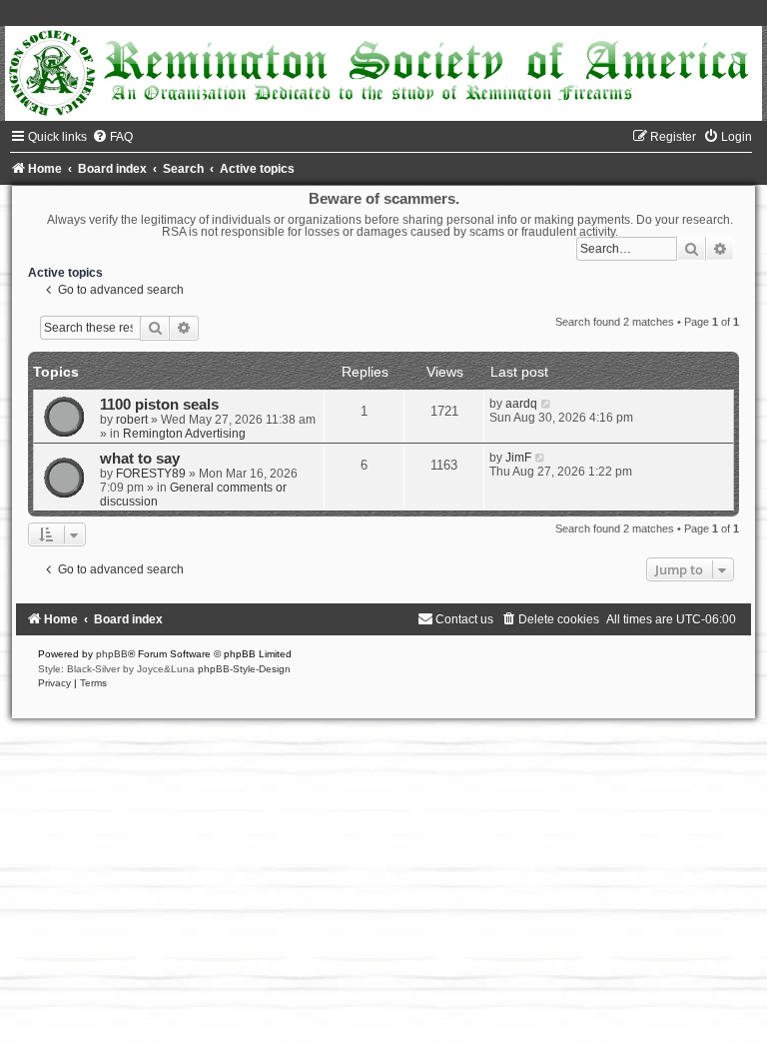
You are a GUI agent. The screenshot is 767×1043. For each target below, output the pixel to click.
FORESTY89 (151, 474)
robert (132, 420)
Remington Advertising (184, 434)
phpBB (112, 653)
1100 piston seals (159, 405)
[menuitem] (112, 137)
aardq (521, 404)
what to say (140, 459)
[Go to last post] (546, 404)
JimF (518, 458)
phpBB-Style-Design (244, 668)
